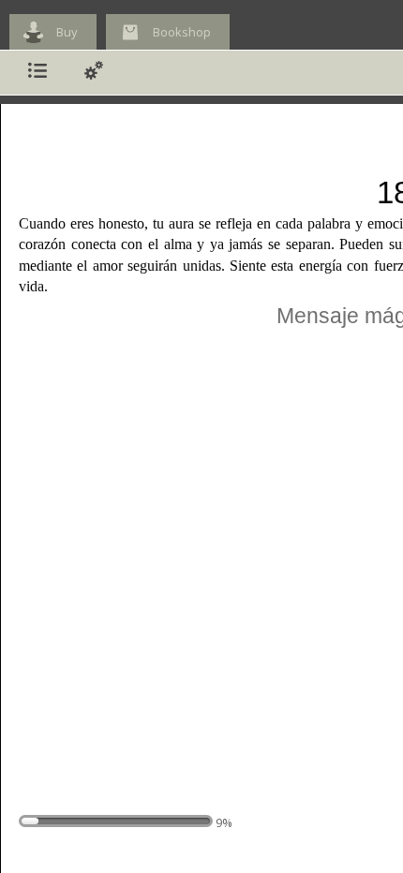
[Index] (37, 73)
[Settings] (94, 73)
